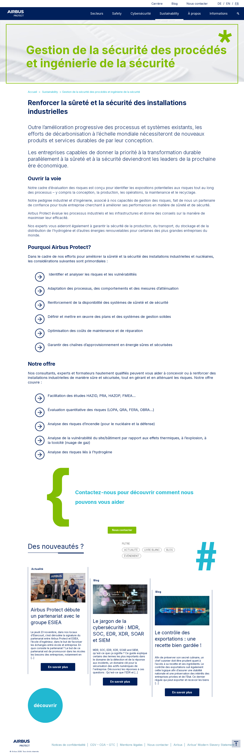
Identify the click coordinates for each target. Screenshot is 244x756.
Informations (219, 13)
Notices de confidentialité (68, 745)
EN (228, 3)
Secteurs (96, 13)
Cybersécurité (141, 13)
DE (219, 3)
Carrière (157, 3)
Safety (117, 13)
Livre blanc (152, 549)
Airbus (177, 745)
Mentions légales (131, 745)
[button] (238, 13)
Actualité (131, 549)
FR (237, 3)
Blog (174, 3)
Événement (131, 555)
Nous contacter (197, 3)
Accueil (32, 92)
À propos (194, 13)
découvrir (45, 705)
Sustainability (169, 13)
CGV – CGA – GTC (102, 745)
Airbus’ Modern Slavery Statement (210, 745)
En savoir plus (58, 667)
